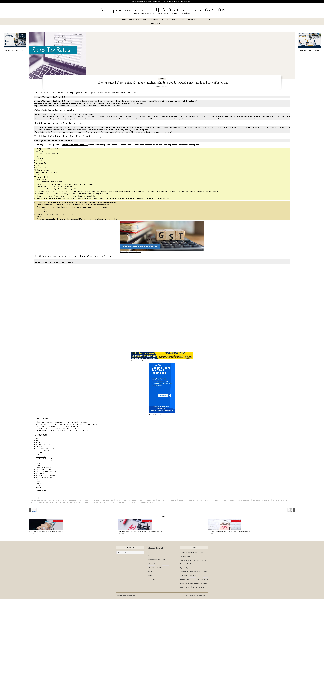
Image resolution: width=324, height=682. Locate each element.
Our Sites (151, 579)
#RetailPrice (183, 498)
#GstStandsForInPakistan (143, 498)
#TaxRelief (181, 500)
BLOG (38, 438)
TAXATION (149, 1)
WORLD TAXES (141, 1)
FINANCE (163, 1)
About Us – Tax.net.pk (155, 548)
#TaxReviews (214, 500)
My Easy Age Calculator (188, 568)
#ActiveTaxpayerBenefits (79, 498)
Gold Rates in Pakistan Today (45, 459)
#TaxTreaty (223, 500)
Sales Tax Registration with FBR (130, 252)
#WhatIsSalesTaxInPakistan (147, 502)
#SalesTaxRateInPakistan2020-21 (57, 500)
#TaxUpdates (232, 500)
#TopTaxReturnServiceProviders (108, 502)
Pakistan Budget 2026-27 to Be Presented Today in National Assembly (59, 426)
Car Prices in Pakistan (43, 446)
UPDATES (180, 1)
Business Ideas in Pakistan (44, 444)
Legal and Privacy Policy (156, 559)
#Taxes (118, 500)
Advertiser (151, 563)
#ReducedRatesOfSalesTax (170, 498)
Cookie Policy (152, 571)
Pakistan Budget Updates (44, 469)
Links (150, 575)
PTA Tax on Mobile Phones (45, 477)
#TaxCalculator (95, 500)
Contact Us (152, 583)
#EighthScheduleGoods (107, 498)
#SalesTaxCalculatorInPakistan (207, 498)
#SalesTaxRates (72, 500)
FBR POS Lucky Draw (43, 451)
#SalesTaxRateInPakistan (266, 498)
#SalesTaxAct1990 (193, 498)
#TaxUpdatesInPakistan (244, 500)
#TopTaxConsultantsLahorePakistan (79, 502)
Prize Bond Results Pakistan (45, 475)
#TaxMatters (132, 500)
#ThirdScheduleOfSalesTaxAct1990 (59, 502)
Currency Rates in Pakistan (45, 448)
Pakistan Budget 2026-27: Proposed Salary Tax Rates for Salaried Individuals (61, 422)
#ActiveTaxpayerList (94, 498)
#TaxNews (140, 500)
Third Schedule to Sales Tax (75, 145)
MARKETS (169, 1)
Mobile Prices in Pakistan (44, 467)
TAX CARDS (39, 480)
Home (134, 1)
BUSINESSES (156, 1)
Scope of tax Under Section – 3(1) (49, 101)
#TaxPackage (172, 500)
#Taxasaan (86, 500)
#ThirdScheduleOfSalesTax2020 (39, 502)
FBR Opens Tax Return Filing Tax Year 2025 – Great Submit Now (229, 531)
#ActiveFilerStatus (44, 498)
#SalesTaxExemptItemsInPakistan (226, 498)
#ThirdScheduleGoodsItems (280, 500)
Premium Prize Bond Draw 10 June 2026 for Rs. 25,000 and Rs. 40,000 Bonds (62, 430)
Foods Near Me (41, 457)
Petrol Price (40, 473)
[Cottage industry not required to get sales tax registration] (33, 510)
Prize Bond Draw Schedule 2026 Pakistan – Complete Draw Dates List (59, 428)
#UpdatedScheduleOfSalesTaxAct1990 (128, 502)
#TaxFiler (124, 500)
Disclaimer (151, 556)
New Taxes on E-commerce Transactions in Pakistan (46, 531)
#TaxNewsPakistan (150, 500)
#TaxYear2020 (256, 500)
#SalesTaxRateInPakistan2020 (39, 500)
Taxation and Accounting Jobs (46, 486)
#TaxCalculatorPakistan (107, 500)
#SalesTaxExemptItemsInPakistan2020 (248, 498)
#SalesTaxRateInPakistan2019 (282, 498)
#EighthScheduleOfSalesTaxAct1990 (125, 498)
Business (38, 442)
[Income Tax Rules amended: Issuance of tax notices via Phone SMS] (291, 510)
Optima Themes (131, 595)
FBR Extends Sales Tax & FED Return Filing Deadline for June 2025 (140, 531)
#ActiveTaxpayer (66, 498)
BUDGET (174, 1)
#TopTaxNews (94, 502)
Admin (167, 86)
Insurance (39, 463)
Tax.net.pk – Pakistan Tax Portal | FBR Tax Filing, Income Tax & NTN (162, 10)
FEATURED (187, 1)
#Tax (80, 500)
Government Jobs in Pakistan (45, 461)
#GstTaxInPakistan (156, 498)
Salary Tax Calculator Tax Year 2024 (192, 587)
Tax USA (38, 482)
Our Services (152, 552)
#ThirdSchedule (266, 500)
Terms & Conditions (154, 567)
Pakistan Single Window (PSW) (46, 471)
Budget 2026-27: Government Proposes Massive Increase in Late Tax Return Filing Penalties (67, 424)
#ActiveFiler (34, 498)
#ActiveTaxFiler (56, 498)
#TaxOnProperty (162, 500)
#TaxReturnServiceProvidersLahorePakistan (197, 500)
